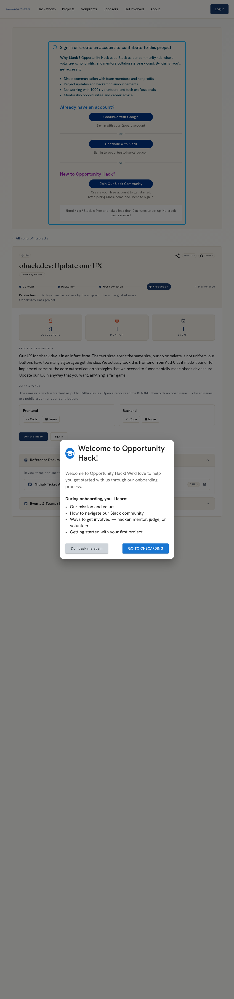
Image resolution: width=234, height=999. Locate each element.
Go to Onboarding (145, 548)
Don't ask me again (87, 548)
